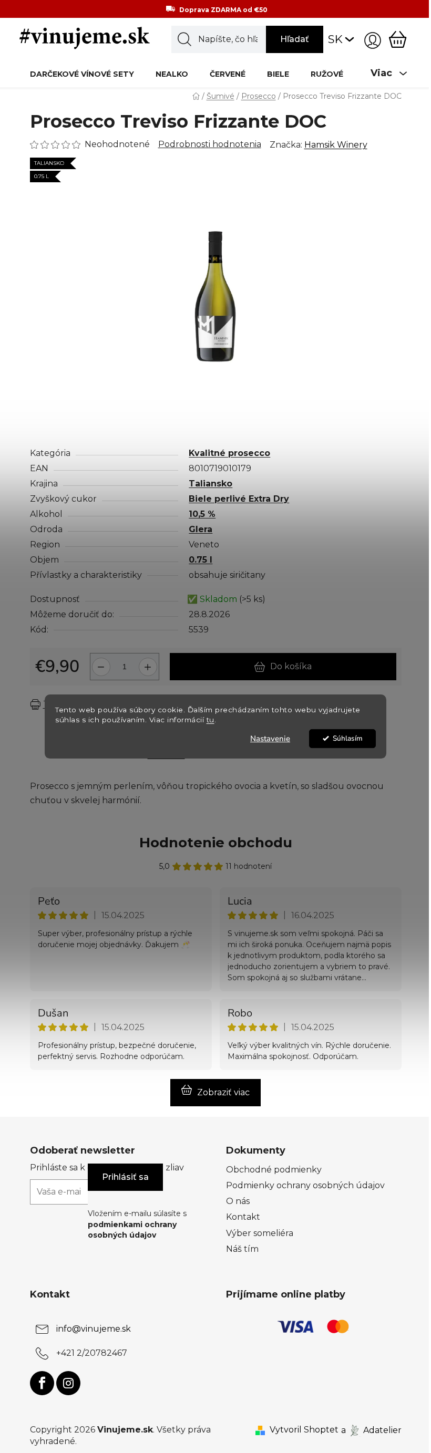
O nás (238, 1201)
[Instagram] (68, 1383)
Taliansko (210, 484)
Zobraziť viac (223, 1092)
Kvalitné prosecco (229, 453)
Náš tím (242, 1249)
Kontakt (243, 1217)
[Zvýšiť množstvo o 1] (149, 662)
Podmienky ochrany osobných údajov (305, 1185)
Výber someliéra (259, 1233)
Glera (200, 529)
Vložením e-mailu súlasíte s (137, 1224)
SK (335, 39)
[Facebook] (42, 1383)
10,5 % (202, 514)
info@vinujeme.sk (93, 1329)
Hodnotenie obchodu (215, 842)
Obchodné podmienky (274, 1170)
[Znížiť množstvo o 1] (99, 662)
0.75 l (200, 560)
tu (210, 719)
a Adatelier (371, 1430)
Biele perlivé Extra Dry (239, 499)
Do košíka (291, 666)
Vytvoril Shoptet (304, 1430)
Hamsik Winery (335, 145)
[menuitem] (82, 74)
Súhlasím (348, 738)
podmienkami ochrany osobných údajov (132, 1230)
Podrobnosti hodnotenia (209, 144)
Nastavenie (270, 738)
